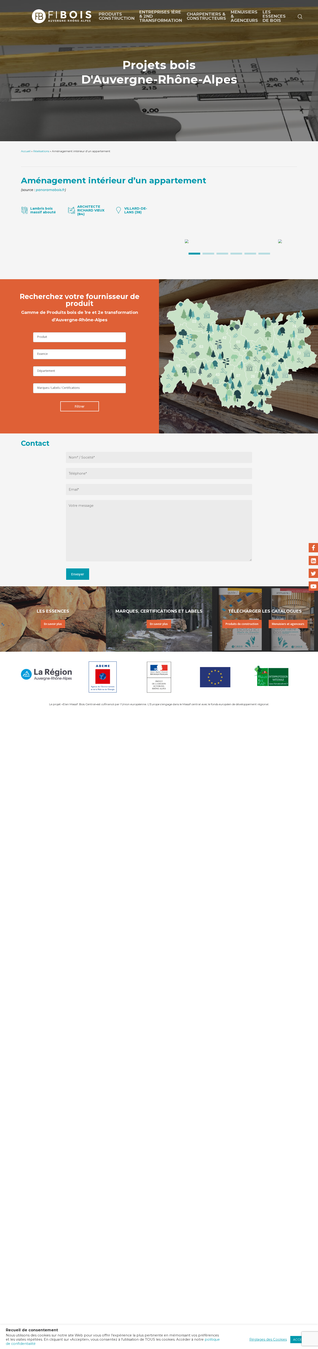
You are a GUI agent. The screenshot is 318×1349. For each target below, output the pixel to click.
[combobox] (79, 337)
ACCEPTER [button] (301, 1339)
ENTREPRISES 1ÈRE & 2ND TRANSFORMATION (160, 16)
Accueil (25, 151)
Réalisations (41, 151)
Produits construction (117, 16)
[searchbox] (79, 337)
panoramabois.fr (50, 190)
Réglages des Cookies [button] (268, 1339)
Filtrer (80, 406)
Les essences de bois (274, 16)
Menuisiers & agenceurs (244, 16)
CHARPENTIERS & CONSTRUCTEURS (206, 16)
